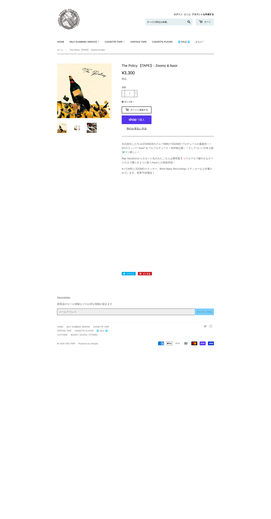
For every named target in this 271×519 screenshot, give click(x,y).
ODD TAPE (70, 343)
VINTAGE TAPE (138, 41)
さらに (198, 41)
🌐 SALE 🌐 (184, 41)
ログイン (178, 14)
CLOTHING (62, 334)
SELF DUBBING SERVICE (83, 41)
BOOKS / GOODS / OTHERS (84, 334)
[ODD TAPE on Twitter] (205, 326)
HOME (60, 41)
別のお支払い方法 (137, 128)
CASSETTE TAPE (114, 41)
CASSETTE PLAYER (162, 41)
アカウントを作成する (203, 14)
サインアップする (204, 312)
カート (207, 21)
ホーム (60, 50)
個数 (124, 87)
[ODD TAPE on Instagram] (210, 326)
